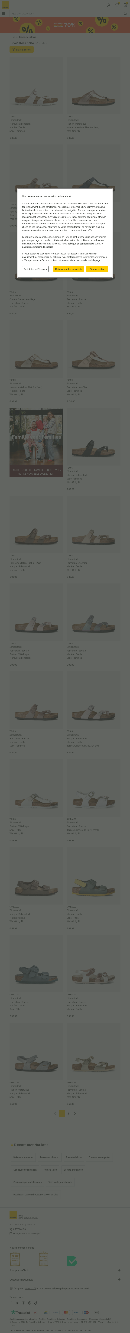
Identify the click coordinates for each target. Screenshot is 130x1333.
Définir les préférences (35, 269)
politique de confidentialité (81, 243)
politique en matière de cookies (37, 246)
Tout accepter (97, 269)
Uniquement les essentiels (68, 269)
